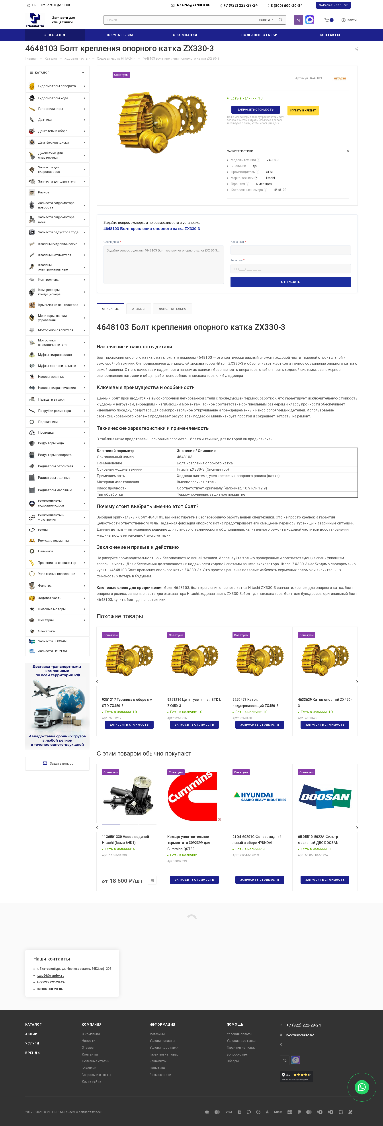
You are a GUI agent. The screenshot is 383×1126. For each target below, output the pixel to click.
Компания (91, 1025)
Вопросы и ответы (96, 1075)
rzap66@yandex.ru (50, 975)
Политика (157, 1068)
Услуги (32, 1043)
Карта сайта (91, 1081)
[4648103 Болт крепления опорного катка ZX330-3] (162, 121)
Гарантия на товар (164, 1054)
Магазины (157, 1034)
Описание (110, 308)
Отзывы (138, 308)
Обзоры (233, 1061)
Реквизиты (158, 1061)
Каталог (33, 1025)
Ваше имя (238, 242)
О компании (91, 1034)
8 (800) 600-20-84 (287, 5)
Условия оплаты (162, 1041)
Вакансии (89, 1068)
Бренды (33, 1053)
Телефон (237, 260)
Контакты (90, 1054)
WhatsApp (309, 19)
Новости (88, 1041)
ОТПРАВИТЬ (290, 282)
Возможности (160, 1075)
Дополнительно (172, 308)
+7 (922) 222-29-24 (240, 5)
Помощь (235, 1025)
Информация (162, 1025)
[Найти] (280, 20)
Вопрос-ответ (238, 1054)
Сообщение (112, 242)
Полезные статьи (95, 1061)
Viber (298, 20)
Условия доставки (164, 1048)
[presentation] (96, 681)
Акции (31, 1034)
